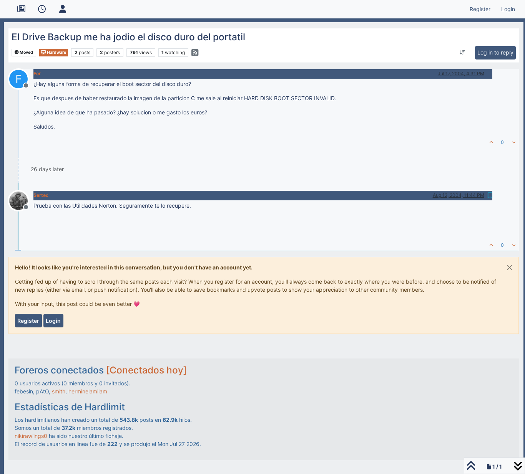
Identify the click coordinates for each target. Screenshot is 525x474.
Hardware (56, 52)
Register (28, 320)
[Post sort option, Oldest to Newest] (462, 52)
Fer (37, 73)
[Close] (509, 267)
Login (53, 320)
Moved (26, 52)
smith (58, 391)
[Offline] (21, 200)
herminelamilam (87, 391)
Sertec (40, 195)
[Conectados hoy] (146, 370)
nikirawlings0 (31, 436)
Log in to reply (495, 52)
